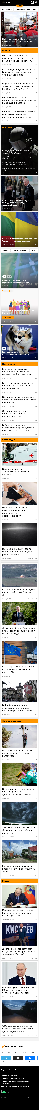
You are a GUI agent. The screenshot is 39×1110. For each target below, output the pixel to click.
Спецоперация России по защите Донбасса (15, 152)
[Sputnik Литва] (6, 3)
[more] (36, 45)
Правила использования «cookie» (12, 1078)
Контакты (18, 1070)
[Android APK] (7, 1092)
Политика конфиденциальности (11, 1073)
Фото (4, 327)
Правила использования (9, 1076)
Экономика (33, 1052)
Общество (22, 1052)
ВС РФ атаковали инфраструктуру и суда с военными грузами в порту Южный (16, 163)
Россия (5, 880)
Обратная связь (6, 1086)
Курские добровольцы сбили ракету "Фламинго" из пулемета (18, 169)
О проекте (4, 1070)
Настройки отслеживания (20, 1086)
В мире (3, 1052)
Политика (12, 1052)
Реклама (12, 1070)
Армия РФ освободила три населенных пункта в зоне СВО (18, 158)
